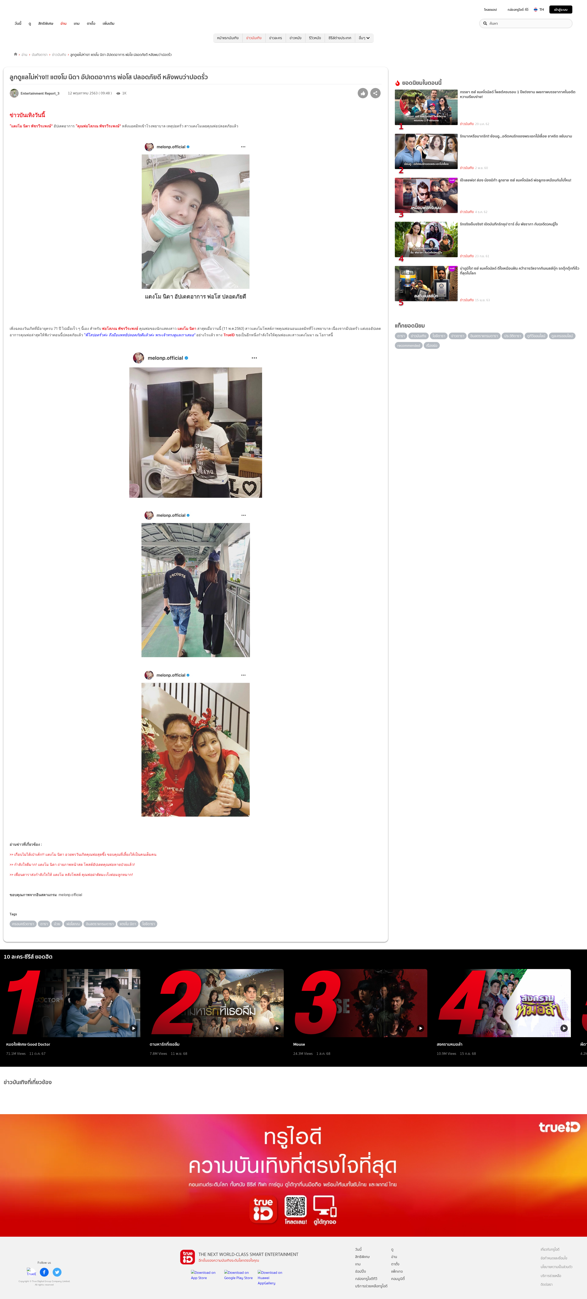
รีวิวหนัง (315, 38)
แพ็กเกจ (397, 1271)
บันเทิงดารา (39, 54)
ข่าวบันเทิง (254, 38)
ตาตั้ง (91, 23)
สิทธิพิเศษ (45, 23)
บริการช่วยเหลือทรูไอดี (371, 1286)
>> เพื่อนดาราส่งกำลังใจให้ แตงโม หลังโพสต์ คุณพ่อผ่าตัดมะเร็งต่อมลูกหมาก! (71, 874)
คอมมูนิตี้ (398, 1278)
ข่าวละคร (275, 38)
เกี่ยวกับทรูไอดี (550, 1249)
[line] (31, 1272)
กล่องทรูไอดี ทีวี (518, 9)
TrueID (28, 9)
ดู (30, 23)
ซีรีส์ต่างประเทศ (340, 38)
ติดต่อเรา (547, 1284)
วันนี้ (18, 23)
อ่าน (63, 23)
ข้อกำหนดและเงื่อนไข (554, 1258)
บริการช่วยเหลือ (551, 1276)
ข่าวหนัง (296, 38)
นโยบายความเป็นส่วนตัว (556, 1267)
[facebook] (44, 1272)
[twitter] (57, 1272)
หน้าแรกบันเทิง (228, 38)
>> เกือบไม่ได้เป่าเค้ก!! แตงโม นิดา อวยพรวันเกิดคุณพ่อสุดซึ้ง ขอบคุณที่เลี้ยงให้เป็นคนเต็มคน (83, 854)
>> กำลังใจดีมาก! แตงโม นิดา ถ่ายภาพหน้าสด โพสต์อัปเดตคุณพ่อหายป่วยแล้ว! (72, 864)
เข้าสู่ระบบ (561, 9)
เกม (77, 23)
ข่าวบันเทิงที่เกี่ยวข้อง (28, 1082)
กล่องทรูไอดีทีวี (366, 1278)
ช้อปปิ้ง (360, 1271)
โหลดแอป (490, 9)
